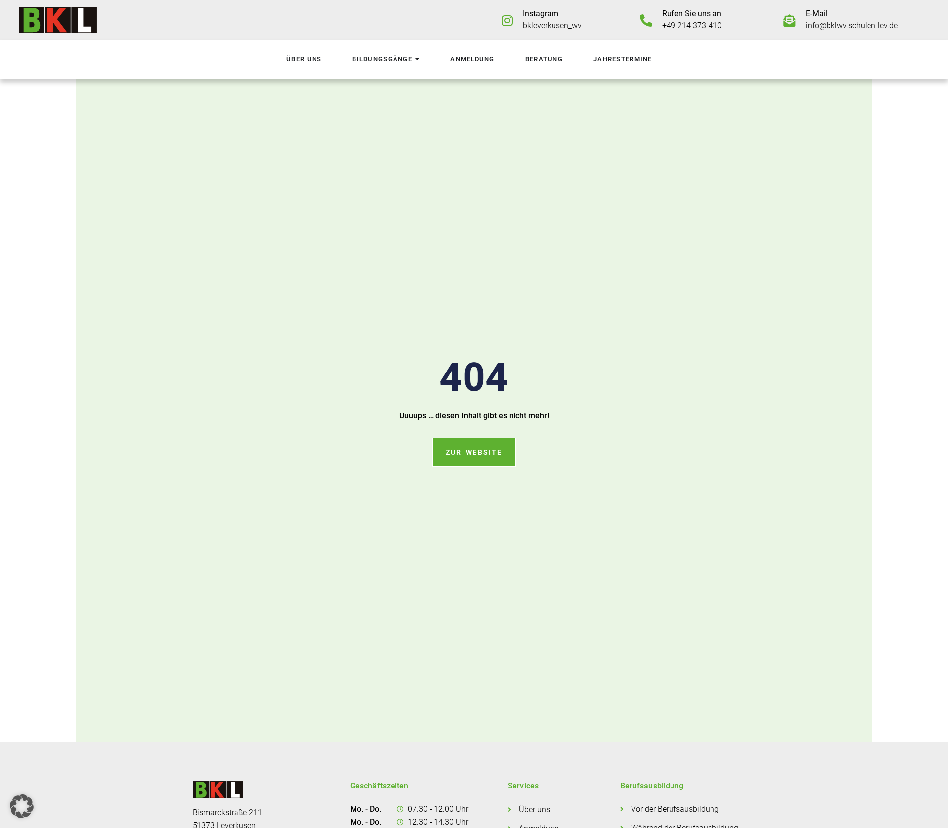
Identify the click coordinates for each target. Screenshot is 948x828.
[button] (21, 806)
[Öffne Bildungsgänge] (417, 59)
